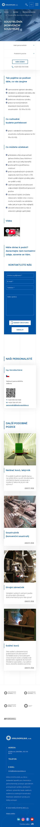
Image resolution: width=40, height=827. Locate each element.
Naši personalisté (20, 45)
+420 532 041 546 (21, 67)
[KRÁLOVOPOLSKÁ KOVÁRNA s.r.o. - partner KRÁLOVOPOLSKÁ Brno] (10, 693)
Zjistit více (29, 488)
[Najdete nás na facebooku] (27, 819)
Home (6, 12)
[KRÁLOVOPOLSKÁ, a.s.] (19, 738)
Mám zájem (20, 62)
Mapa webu (10, 813)
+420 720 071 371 (14, 402)
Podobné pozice (20, 54)
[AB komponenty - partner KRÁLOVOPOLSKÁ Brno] (10, 718)
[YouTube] (32, 819)
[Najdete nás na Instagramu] (23, 819)
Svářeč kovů (12, 645)
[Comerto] (32, 824)
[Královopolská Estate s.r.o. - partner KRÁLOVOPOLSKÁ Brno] (30, 706)
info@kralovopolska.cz (17, 771)
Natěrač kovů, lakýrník (18, 470)
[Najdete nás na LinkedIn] (18, 819)
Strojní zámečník (15, 587)
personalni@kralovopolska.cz (17, 405)
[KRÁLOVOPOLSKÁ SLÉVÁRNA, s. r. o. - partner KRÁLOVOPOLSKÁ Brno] (30, 693)
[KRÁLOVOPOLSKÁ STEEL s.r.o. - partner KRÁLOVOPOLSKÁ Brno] (10, 706)
